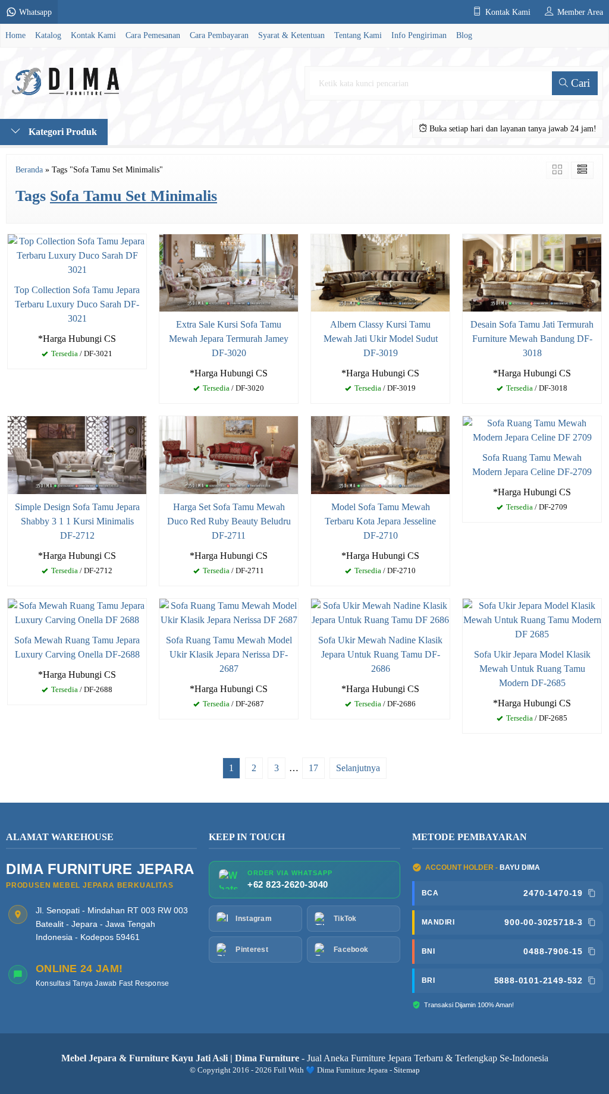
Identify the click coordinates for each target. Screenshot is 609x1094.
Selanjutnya (358, 768)
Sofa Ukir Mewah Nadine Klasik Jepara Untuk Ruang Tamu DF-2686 (380, 654)
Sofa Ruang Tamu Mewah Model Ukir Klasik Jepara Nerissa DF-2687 (229, 654)
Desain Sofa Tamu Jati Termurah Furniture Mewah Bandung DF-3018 (532, 338)
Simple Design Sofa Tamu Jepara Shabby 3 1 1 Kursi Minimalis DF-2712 (77, 521)
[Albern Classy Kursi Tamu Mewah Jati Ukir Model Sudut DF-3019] (380, 272)
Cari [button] (579, 83)
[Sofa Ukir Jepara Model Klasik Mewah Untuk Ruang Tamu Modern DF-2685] (532, 619)
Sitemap (407, 1070)
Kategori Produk (61, 132)
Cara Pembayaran (219, 35)
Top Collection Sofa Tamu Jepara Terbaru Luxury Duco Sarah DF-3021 (77, 304)
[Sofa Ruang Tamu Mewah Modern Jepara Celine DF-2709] (532, 430)
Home (15, 35)
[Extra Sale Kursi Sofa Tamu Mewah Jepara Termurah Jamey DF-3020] (228, 272)
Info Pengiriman (419, 35)
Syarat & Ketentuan (291, 35)
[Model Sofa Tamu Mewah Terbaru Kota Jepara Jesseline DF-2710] (380, 454)
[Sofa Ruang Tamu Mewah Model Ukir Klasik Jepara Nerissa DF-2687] (228, 611)
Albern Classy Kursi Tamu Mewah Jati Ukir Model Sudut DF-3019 (381, 338)
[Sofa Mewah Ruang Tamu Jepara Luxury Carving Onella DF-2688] (77, 611)
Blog (464, 35)
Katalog (48, 35)
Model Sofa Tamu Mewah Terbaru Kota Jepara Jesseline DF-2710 (380, 521)
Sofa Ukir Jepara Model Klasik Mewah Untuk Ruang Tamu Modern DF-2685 (532, 668)
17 (313, 768)
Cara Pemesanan (152, 35)
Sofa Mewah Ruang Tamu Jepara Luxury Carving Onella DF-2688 (77, 647)
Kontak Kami (93, 35)
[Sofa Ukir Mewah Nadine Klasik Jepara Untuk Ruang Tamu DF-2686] (380, 611)
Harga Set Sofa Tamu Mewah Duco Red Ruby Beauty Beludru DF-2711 (229, 521)
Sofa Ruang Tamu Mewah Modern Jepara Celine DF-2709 (532, 464)
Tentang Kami (358, 35)
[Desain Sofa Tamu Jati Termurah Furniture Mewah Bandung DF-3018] (532, 272)
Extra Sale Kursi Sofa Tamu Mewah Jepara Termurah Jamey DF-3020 (228, 338)
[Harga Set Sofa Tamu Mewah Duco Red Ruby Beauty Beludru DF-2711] (228, 454)
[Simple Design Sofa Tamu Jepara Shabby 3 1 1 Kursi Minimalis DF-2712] (77, 454)
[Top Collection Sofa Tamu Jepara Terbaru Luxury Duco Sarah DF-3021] (77, 254)
